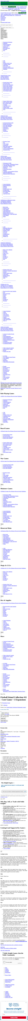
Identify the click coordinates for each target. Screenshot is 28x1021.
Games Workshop (6, 184)
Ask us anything (6, 848)
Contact (22, 11)
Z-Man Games (6, 107)
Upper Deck (5, 274)
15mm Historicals (6, 210)
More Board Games (7, 452)
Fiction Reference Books (8, 337)
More (2, 38)
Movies (4, 350)
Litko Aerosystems (7, 319)
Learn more (10, 822)
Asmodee (5, 104)
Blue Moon (5, 235)
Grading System (8, 985)
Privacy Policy (8, 975)
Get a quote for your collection (9, 841)
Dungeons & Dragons (7, 42)
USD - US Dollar (12, 6)
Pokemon (5, 250)
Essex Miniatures (6, 229)
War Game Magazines (7, 125)
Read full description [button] (5, 779)
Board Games (3, 30)
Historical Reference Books (8, 339)
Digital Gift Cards (6, 351)
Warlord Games (6, 230)
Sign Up (16, 959)
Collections (3, 18)
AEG (4, 109)
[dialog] (14, 897)
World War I (5, 127)
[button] (6, 694)
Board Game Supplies (7, 86)
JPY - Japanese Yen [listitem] (16, 9)
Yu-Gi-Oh (5, 252)
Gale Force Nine (6, 193)
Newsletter (7, 995)
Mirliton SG (5, 236)
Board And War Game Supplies (9, 291)
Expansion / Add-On (14, 741)
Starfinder (5, 49)
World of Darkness (7, 44)
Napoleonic (5, 131)
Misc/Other (5, 360)
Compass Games (6, 147)
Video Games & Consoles (8, 347)
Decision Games (6, 141)
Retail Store (23, 10)
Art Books (5, 341)
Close (2, 943)
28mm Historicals (6, 211)
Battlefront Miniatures (7, 228)
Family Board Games (7, 89)
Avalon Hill (5, 145)
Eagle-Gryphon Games (8, 108)
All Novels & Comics (7, 342)
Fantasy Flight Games (7, 101)
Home (4, 689)
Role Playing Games (5, 384)
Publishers (20, 396)
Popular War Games (7, 124)
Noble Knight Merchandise (8, 361)
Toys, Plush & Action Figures (9, 357)
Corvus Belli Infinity (7, 169)
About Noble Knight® (9, 979)
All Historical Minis (5, 531)
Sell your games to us (7, 820)
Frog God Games (6, 66)
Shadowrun (5, 46)
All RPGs (3, 396)
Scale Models (6, 215)
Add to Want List (4, 720)
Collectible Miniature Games (9, 165)
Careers (6, 991)
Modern (4, 129)
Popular (4, 366)
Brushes (4, 294)
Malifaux (5, 170)
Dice (4, 50)
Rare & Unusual (6, 367)
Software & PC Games (8, 349)
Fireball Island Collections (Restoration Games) (16, 707)
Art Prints (5, 356)
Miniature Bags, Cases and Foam (10, 214)
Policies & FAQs (8, 980)
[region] (14, 789)
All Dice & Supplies (5, 603)
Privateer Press (6, 190)
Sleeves (4, 255)
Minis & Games (4, 33)
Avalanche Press (6, 149)
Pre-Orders (5, 368)
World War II (6, 128)
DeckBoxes (5, 256)
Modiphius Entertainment (8, 68)
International (7, 972)
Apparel (4, 359)
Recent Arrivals (6, 369)
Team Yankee (6, 209)
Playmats (5, 258)
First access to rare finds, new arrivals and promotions (13, 957)
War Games (3, 31)
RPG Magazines (6, 48)
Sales (4, 375)
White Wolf (5, 65)
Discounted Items (6, 374)
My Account (11, 388)
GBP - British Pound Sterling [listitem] (7, 15)
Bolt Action (5, 207)
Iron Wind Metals (6, 191)
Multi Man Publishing (7, 146)
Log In (10, 12)
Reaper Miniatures (7, 185)
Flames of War (6, 208)
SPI (4, 142)
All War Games (4, 461)
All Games (3, 20)
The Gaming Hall (8, 382)
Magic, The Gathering (7, 249)
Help (6, 967)
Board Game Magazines (8, 84)
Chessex (5, 317)
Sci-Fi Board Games (7, 90)
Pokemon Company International (10, 270)
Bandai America (6, 275)
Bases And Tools (6, 293)
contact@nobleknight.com (8, 843)
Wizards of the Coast (7, 63)
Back (2, 389)
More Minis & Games (7, 521)
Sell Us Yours (3, 722)
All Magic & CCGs (5, 568)
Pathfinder (5, 43)
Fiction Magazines (7, 336)
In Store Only (6, 378)
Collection (5, 705)
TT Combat (5, 192)
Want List (6, 12)
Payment (7, 971)
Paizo (4, 62)
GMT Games (6, 143)
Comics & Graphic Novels (8, 334)
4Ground (5, 187)
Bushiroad (5, 276)
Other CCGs (5, 253)
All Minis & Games (5, 491)
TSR (4, 60)
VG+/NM (7, 714)
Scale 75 (5, 320)
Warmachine (5, 166)
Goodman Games (6, 64)
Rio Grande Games (7, 103)
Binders (4, 254)
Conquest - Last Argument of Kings (10, 171)
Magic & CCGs (4, 35)
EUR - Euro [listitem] (14, 8)
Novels (4, 335)
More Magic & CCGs (7, 593)
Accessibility (7, 987)
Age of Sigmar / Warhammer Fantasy (10, 164)
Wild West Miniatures (7, 172)
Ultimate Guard (6, 318)
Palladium (5, 69)
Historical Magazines (7, 338)
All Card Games (6, 83)
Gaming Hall (3, 17)
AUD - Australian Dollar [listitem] (21, 6)
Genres (4, 379)
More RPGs (5, 422)
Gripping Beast (6, 234)
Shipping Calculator (8, 983)
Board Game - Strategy (5, 741)
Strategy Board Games (7, 87)
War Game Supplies (7, 126)
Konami (4, 272)
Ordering (7, 970)
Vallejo (4, 312)
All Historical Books (7, 343)
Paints (4, 216)
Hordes (10, 166)
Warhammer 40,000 (7, 163)
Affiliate (6, 992)
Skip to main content (5, 1)
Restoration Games (7, 691)
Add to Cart (3, 718)
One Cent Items (6, 377)
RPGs (2, 28)
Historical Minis (4, 34)
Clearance (5, 373)
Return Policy (8, 982)
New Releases (6, 371)
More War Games (6, 482)
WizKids (5, 186)
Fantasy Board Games (7, 88)
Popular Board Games (7, 82)
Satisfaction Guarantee (9, 984)
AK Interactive (6, 315)
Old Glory (5, 231)
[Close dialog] (26, 1002)
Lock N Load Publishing (8, 148)
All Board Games (4, 431)
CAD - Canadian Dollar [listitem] (7, 8)
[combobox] (7, 25)
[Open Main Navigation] (1, 21)
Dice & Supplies (4, 37)
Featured (5, 372)
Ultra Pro (5, 313)
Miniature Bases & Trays (8, 213)
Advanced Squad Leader (8, 122)
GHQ (4, 226)
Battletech (5, 167)
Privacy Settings (8, 973)
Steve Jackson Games (7, 102)
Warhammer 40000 (7, 494)
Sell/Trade (3, 16)
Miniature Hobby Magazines (9, 173)
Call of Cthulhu (6, 45)
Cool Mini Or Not (7, 105)
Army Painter (6, 314)
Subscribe (14, 1018)
